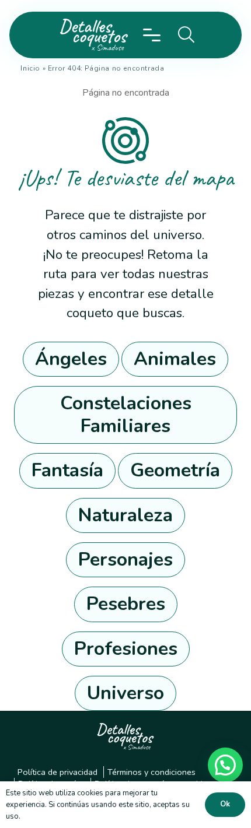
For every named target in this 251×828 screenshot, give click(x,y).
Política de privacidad (57, 772)
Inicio (30, 68)
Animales (175, 358)
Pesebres (125, 603)
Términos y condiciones (151, 772)
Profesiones (125, 648)
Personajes (125, 559)
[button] (152, 35)
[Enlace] (91, 35)
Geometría (175, 470)
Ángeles (71, 358)
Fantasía (67, 470)
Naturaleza (125, 515)
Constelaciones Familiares (125, 414)
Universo (125, 693)
